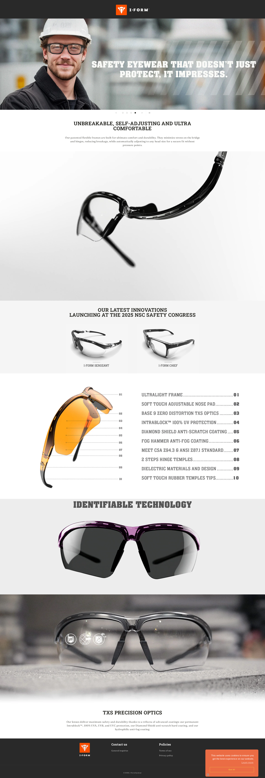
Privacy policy (166, 755)
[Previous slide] (116, 113)
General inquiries (119, 750)
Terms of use (165, 750)
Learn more (248, 762)
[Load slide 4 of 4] (135, 113)
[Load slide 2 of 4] (127, 113)
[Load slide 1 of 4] (123, 113)
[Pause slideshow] (149, 113)
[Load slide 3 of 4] (131, 113)
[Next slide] (142, 113)
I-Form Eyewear (136, 773)
